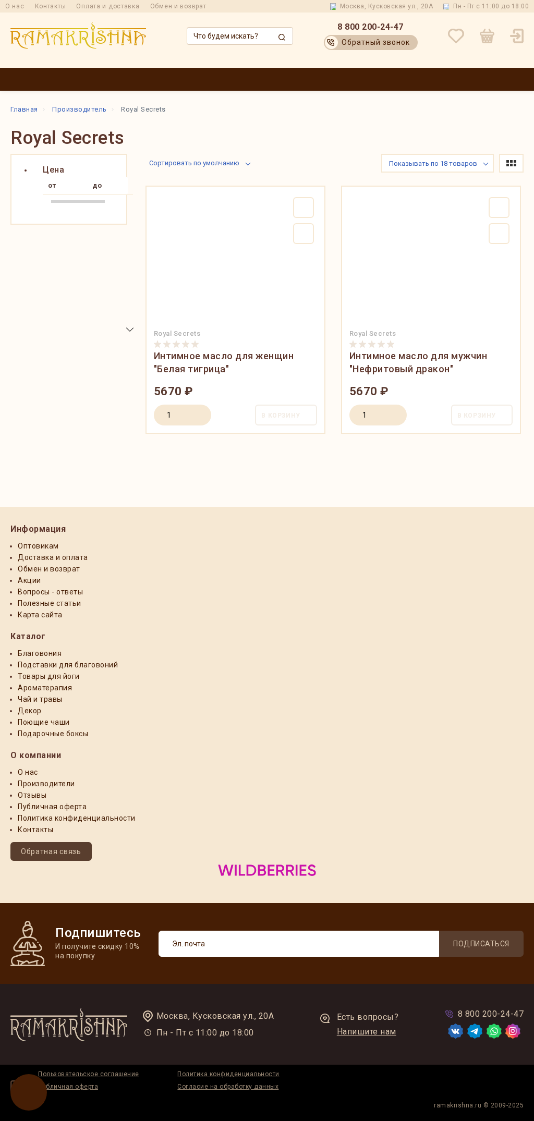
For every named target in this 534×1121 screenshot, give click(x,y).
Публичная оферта (52, 806)
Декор (30, 710)
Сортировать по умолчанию (194, 163)
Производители (206, 79)
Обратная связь (51, 851)
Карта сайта (40, 615)
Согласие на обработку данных (227, 1086)
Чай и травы (40, 699)
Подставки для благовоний (68, 665)
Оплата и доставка (107, 6)
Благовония (40, 653)
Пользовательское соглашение (88, 1074)
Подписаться (481, 944)
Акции (299, 79)
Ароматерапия (45, 688)
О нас (15, 6)
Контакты (50, 6)
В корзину (280, 415)
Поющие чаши (44, 722)
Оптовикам (259, 79)
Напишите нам (366, 1032)
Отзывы (32, 795)
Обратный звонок (376, 42)
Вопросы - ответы (50, 592)
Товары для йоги (49, 676)
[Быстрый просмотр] (303, 233)
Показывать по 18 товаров (433, 163)
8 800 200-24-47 (370, 27)
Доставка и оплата (350, 79)
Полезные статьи (49, 603)
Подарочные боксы (53, 733)
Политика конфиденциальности (77, 818)
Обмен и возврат (178, 6)
